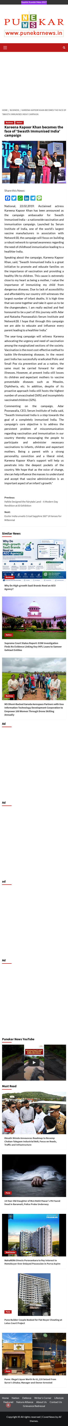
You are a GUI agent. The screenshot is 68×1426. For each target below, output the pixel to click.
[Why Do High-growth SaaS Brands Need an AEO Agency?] (34, 560)
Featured (8, 1401)
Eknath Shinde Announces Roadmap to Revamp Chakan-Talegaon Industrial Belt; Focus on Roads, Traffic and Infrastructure (30, 1142)
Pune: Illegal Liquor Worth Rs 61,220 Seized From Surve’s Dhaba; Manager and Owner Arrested (30, 1381)
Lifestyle (59, 1397)
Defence (26, 1397)
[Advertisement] (34, 79)
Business (9, 122)
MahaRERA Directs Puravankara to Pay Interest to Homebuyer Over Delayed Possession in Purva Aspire (32, 1262)
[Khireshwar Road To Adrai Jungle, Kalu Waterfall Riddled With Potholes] (34, 1063)
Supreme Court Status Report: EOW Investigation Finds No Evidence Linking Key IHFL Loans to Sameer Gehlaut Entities (33, 646)
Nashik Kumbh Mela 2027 (34, 2)
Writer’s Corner (42, 1397)
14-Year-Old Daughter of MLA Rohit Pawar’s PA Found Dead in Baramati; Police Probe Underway (32, 1202)
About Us (41, 1401)
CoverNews (48, 1416)
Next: (33, 516)
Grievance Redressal (34, 1405)
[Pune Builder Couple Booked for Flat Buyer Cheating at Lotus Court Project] (34, 1294)
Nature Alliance (24, 1401)
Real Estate (10, 1252)
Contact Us (56, 1401)
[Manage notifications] (8, 1405)
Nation (19, 122)
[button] (5, 47)
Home (5, 1397)
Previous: (31, 501)
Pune (8, 1130)
